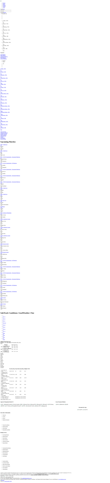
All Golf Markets (3, 58)
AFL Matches (2, 54)
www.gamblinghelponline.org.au (40, 473)
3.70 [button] (1, 240)
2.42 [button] (1, 226)
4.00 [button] (1, 247)
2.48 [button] (1, 294)
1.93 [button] (1, 162)
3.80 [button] (1, 257)
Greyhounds (2, 137)
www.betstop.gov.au (62, 479)
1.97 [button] (1, 178)
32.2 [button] (25, 371)
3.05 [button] (1, 149)
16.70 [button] (25, 377)
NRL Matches (3, 55)
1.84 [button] (1, 166)
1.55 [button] (1, 296)
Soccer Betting (5, 467)
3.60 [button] (1, 203)
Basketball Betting (6, 451)
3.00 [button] (25, 387)
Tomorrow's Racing (4, 132)
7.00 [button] (16, 384)
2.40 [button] (20, 377)
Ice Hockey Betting (6, 462)
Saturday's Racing (3, 133)
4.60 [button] (20, 391)
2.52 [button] (1, 230)
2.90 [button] (16, 381)
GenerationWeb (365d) (8, 481)
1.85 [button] (1, 180)
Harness (1, 136)
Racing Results (5, 442)
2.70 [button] (16, 387)
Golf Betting (5, 456)
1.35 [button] (20, 374)
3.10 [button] (25, 381)
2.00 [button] (1, 172)
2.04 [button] (1, 259)
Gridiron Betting (5, 461)
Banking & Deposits (6, 419)
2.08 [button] (1, 276)
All (3, 63)
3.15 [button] (1, 224)
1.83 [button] (1, 174)
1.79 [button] (1, 184)
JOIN (4, 9)
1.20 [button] (20, 387)
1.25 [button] (1, 205)
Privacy (4, 418)
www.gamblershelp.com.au (53, 473)
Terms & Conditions (6, 424)
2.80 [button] (1, 222)
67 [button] (15, 394)
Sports (4, 4)
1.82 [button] (1, 218)
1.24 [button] (20, 381)
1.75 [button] (1, 278)
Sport (4, 61)
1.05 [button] (1, 199)
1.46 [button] (1, 209)
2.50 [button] (1, 234)
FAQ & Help (5, 428)
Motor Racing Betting (6, 464)
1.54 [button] (1, 263)
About (4, 7)
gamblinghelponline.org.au (27, 478)
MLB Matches (3, 57)
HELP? (4, 12)
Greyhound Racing (6, 434)
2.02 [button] (1, 153)
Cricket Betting (5, 454)
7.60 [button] (1, 197)
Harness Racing (5, 436)
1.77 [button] (1, 300)
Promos (4, 5)
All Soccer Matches (4, 56)
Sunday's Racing (3, 134)
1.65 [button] (1, 191)
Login (1, 9)
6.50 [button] (20, 371)
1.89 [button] (1, 160)
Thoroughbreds (3, 135)
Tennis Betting (5, 469)
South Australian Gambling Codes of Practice (39, 474)
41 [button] (15, 391)
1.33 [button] (1, 147)
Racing (4, 3)
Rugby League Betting (6, 465)
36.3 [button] (25, 394)
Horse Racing (5, 438)
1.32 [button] (1, 309)
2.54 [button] (1, 211)
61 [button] (15, 371)
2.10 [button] (1, 193)
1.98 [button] (1, 168)
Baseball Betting (5, 449)
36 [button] (24, 391)
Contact (4, 6)
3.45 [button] (1, 232)
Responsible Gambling (6, 429)
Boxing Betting (5, 452)
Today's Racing (3, 131)
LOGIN (1, 12)
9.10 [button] (25, 384)
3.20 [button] (1, 249)
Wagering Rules (5, 426)
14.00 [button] (16, 377)
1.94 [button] (1, 251)
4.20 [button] (16, 374)
